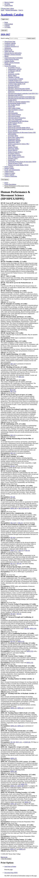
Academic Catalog (12, 14)
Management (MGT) (14, 139)
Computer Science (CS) (15, 80)
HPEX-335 (21, 641)
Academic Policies (9, 45)
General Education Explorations (13, 58)
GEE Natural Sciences (14, 114)
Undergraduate (8, 24)
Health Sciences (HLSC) (15, 122)
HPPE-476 (22, 849)
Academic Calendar (10, 43)
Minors (6, 56)
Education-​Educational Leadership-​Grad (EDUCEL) (23, 93)
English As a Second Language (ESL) (19, 101)
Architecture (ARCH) (14, 71)
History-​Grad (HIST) (14, 126)
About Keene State (9, 41)
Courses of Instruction (10, 176)
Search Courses (8, 166)
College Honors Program (11, 59)
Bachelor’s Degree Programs (12, 54)
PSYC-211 (19, 742)
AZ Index (7, 4)
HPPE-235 (13, 708)
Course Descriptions (10, 66)
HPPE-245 (20, 708)
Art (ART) (11, 72)
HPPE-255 (13, 758)
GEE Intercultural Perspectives (17, 118)
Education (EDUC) (13, 87)
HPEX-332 (30, 651)
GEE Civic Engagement (15, 119)
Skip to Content (8, 2)
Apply (2, 10)
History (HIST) (12, 124)
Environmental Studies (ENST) (17, 103)
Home (6, 22)
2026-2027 (5, 34)
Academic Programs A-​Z (11, 46)
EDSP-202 (27, 742)
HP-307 (27, 508)
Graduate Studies (9, 61)
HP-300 (12, 614)
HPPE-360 (13, 508)
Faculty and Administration (12, 170)
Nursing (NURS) (13, 147)
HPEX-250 (33, 628)
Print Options (4, 179)
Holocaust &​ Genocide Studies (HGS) (19, 127)
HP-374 (21, 550)
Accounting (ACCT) (14, 67)
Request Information (11, 10)
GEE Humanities (13, 113)
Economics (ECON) (14, 85)
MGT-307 (13, 390)
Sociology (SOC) (13, 158)
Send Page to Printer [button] (10, 866)
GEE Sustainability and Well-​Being (18, 121)
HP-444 (19, 563)
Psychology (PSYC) (14, 153)
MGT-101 (13, 391)
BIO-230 (13, 364)
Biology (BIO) (12, 75)
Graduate (7, 25)
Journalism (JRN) (13, 135)
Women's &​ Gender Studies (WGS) (18, 165)
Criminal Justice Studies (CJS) (16, 84)
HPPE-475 (13, 849)
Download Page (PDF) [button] (11, 872)
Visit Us (20, 10)
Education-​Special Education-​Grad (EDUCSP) (21, 98)
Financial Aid (8, 49)
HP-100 (12, 497)
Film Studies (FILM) (14, 105)
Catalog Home (8, 5)
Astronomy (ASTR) (14, 74)
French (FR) (11, 106)
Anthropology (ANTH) (14, 69)
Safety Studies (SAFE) (14, 155)
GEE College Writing (14, 108)
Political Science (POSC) (15, 152)
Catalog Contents (9, 174)
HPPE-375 (28, 802)
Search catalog (5, 38)
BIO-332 (21, 377)
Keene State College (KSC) (16, 137)
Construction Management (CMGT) (18, 82)
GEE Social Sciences (14, 116)
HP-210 (20, 523)
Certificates (7, 64)
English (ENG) (12, 100)
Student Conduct (9, 168)
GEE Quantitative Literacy (15, 109)
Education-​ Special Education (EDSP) (19, 88)
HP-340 (12, 537)
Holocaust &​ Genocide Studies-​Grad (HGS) (20, 129)
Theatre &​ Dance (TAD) (15, 163)
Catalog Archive (9, 171)
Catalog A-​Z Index (9, 173)
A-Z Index (7, 27)
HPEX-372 (13, 550)
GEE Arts (11, 111)
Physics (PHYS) (12, 150)
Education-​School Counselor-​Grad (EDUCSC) (21, 97)
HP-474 (27, 550)
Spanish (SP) (11, 160)
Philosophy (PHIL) (13, 148)
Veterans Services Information (12, 53)
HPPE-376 (24, 784)
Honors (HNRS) (13, 131)
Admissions (7, 48)
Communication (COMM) (15, 79)
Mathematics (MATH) (14, 140)
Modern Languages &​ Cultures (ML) (18, 144)
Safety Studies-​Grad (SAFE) (16, 157)
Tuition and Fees (9, 51)
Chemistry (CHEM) (13, 77)
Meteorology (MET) (14, 142)
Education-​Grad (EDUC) (15, 95)
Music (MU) (11, 145)
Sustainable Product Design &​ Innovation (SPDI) (22, 161)
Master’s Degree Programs (12, 62)
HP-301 (12, 466)
